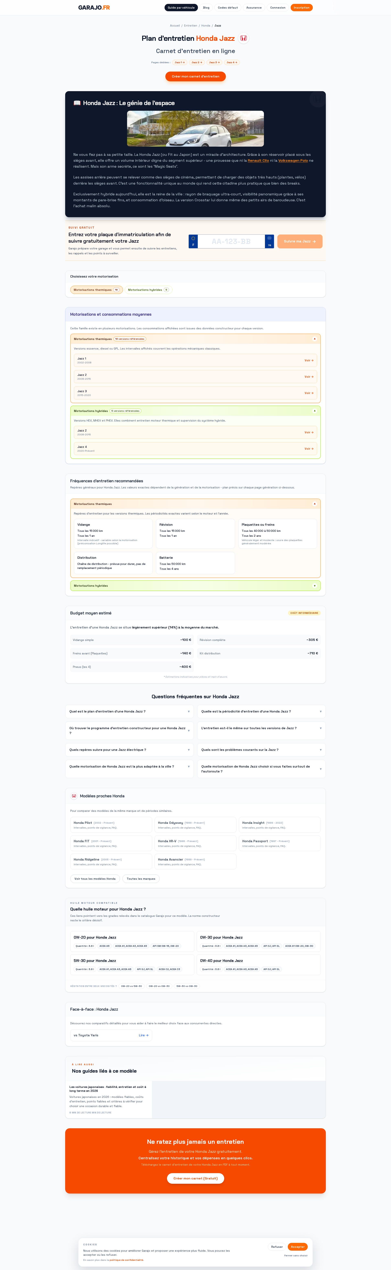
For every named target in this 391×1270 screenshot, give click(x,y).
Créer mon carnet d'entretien (195, 76)
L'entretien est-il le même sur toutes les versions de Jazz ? (261, 728)
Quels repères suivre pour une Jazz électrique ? (129, 750)
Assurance (254, 7)
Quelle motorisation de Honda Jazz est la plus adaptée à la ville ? (129, 766)
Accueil (175, 25)
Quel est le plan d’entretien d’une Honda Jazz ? (129, 711)
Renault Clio (258, 160)
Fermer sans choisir (296, 1255)
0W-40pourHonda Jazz (221, 960)
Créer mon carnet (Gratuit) (196, 1178)
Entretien (190, 25)
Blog (206, 7)
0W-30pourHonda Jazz (221, 937)
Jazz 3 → (214, 62)
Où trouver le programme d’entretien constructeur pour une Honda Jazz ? (129, 730)
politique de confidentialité (126, 1260)
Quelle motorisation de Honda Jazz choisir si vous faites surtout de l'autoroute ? (261, 768)
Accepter (297, 1247)
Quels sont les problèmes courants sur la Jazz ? (261, 750)
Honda (205, 25)
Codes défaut (228, 7)
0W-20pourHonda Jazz (95, 937)
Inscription (302, 7)
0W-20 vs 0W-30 (159, 986)
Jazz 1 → (180, 62)
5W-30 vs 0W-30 (187, 986)
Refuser (277, 1247)
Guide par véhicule (181, 7)
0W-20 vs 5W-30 (131, 986)
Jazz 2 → (197, 62)
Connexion (278, 7)
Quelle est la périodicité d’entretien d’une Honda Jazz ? (261, 711)
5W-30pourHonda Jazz (95, 960)
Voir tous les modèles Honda (95, 879)
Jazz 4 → (232, 62)
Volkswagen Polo (293, 160)
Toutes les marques (141, 879)
